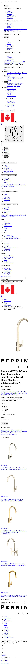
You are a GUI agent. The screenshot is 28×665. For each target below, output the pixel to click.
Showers (9, 44)
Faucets (9, 11)
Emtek (15, 74)
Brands (6, 71)
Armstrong (9, 23)
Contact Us (9, 94)
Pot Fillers (9, 14)
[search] (17, 278)
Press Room (10, 91)
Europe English (10, 105)
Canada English (11, 102)
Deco (8, 56)
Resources (9, 83)
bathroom (6, 37)
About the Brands (11, 89)
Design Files (17, 86)
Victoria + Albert (8, 226)
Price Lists (20, 83)
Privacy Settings (5, 663)
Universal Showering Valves (14, 84)
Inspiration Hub (11, 77)
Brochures (14, 83)
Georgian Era (10, 26)
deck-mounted (7, 305)
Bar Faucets (10, 12)
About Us (6, 87)
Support (6, 81)
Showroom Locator (11, 96)
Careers (9, 93)
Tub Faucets (10, 45)
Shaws (19, 73)
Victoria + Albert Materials (10, 237)
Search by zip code (5, 602)
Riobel (8, 73)
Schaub (19, 74)
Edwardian (9, 24)
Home (5, 299)
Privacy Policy (4, 660)
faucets (5, 303)
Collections (6, 70)
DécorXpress (10, 86)
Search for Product (5, 278)
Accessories (10, 18)
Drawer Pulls (10, 46)
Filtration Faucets (11, 15)
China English (10, 106)
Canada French (10, 104)
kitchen (6, 5)
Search (2, 604)
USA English (10, 101)
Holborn (9, 27)
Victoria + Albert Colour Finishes (12, 238)
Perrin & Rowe (14, 73)
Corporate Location (11, 90)
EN (16, 121)
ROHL (12, 74)
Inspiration (6, 75)
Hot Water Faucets (11, 16)
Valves (8, 49)
